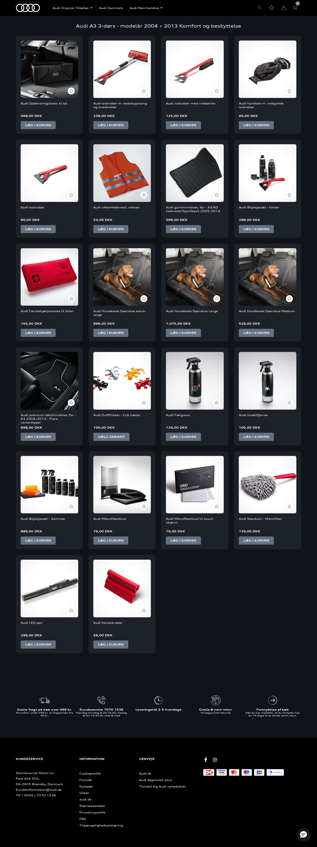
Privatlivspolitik (92, 812)
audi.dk (85, 799)
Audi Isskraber (32, 207)
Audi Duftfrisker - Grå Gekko (116, 415)
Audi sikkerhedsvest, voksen (116, 207)
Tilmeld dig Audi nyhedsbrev (162, 786)
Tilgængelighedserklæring (101, 825)
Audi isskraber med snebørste (190, 103)
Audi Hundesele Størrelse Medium (267, 311)
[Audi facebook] (205, 759)
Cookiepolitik (90, 773)
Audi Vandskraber (108, 622)
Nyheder (86, 786)
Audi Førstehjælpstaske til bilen (47, 311)
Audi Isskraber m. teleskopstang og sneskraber (120, 105)
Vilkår (84, 793)
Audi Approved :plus (155, 780)
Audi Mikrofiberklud (109, 519)
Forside (85, 780)
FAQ (82, 819)
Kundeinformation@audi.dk (39, 789)
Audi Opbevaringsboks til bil (44, 103)
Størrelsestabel (92, 806)
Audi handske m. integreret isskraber (261, 105)
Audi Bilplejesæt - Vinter (259, 207)
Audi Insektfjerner (253, 415)
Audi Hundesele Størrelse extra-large (119, 313)
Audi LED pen (31, 622)
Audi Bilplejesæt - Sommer (43, 519)
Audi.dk (145, 773)
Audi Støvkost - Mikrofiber (260, 519)
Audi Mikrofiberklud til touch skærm (189, 520)
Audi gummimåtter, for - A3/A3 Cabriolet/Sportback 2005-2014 (193, 209)
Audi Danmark (111, 8)
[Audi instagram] (214, 759)
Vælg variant (111, 437)
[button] (303, 834)
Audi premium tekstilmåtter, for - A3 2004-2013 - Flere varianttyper (48, 418)
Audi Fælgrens (178, 415)
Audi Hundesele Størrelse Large (192, 311)
